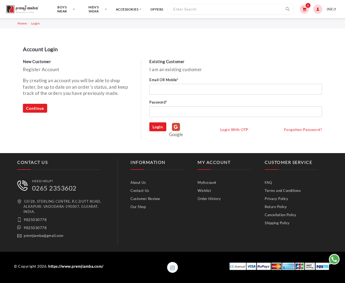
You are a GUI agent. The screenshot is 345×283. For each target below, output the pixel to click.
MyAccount (207, 182)
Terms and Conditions (283, 190)
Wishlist (204, 190)
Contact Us (139, 190)
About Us (138, 182)
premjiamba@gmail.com (43, 235)
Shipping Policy (277, 223)
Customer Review (145, 198)
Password (158, 102)
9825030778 (35, 220)
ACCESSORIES (127, 9)
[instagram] (172, 267)
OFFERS (156, 9)
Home (22, 23)
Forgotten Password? (303, 129)
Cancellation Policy (280, 215)
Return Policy (276, 207)
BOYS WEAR (62, 9)
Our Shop (138, 207)
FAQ (268, 182)
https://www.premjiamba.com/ (76, 266)
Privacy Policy (276, 198)
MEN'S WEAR (93, 9)
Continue (35, 108)
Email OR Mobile (163, 80)
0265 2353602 (54, 188)
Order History (209, 198)
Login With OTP (234, 129)
